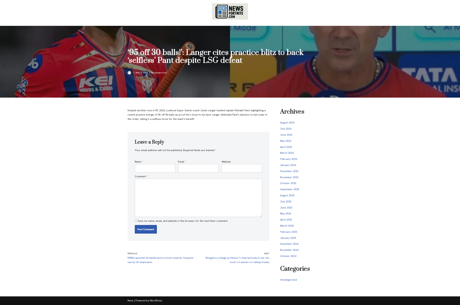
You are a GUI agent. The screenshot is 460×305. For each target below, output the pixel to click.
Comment (141, 176)
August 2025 (287, 195)
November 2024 (289, 250)
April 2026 (286, 147)
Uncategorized (159, 72)
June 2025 (286, 207)
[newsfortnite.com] (230, 11)
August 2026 (287, 122)
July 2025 (285, 201)
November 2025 (289, 177)
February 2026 (288, 159)
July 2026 (285, 128)
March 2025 (287, 225)
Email (182, 161)
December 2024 (289, 243)
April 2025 (286, 219)
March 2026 (287, 152)
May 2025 (285, 213)
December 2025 (289, 171)
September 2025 (289, 189)
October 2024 (288, 256)
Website (226, 161)
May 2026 (285, 140)
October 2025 (288, 183)
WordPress (156, 300)
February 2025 (288, 231)
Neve (130, 300)
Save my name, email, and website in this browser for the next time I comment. (183, 220)
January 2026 (288, 165)
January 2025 (288, 238)
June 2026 (286, 134)
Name (139, 161)
